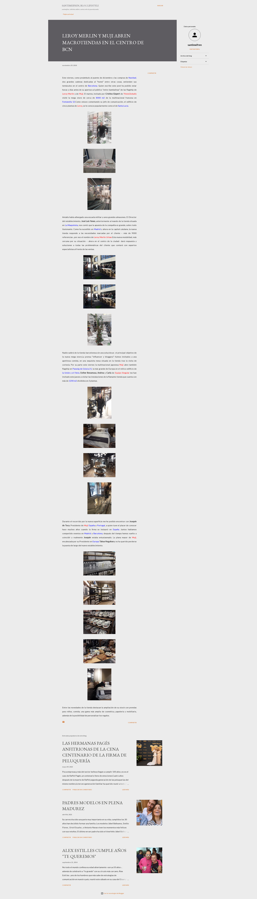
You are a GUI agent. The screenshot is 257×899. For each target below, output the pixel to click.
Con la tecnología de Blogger (113, 893)
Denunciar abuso (186, 67)
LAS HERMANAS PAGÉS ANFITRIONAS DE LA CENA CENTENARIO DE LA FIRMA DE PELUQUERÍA (94, 752)
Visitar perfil (195, 49)
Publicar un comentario (82, 789)
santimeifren (195, 44)
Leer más (125, 789)
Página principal (68, 14)
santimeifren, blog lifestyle (80, 5)
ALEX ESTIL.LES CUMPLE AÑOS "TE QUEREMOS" (94, 853)
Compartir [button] (152, 73)
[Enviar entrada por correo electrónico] (63, 722)
